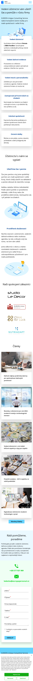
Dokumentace (3, 671)
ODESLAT (10, 638)
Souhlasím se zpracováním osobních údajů (16, 630)
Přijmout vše (16, 674)
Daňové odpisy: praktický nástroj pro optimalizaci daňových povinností (15, 378)
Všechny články (16, 522)
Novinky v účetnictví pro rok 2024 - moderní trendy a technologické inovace (16, 413)
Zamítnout (23, 678)
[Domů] (6, 2)
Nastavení (10, 678)
